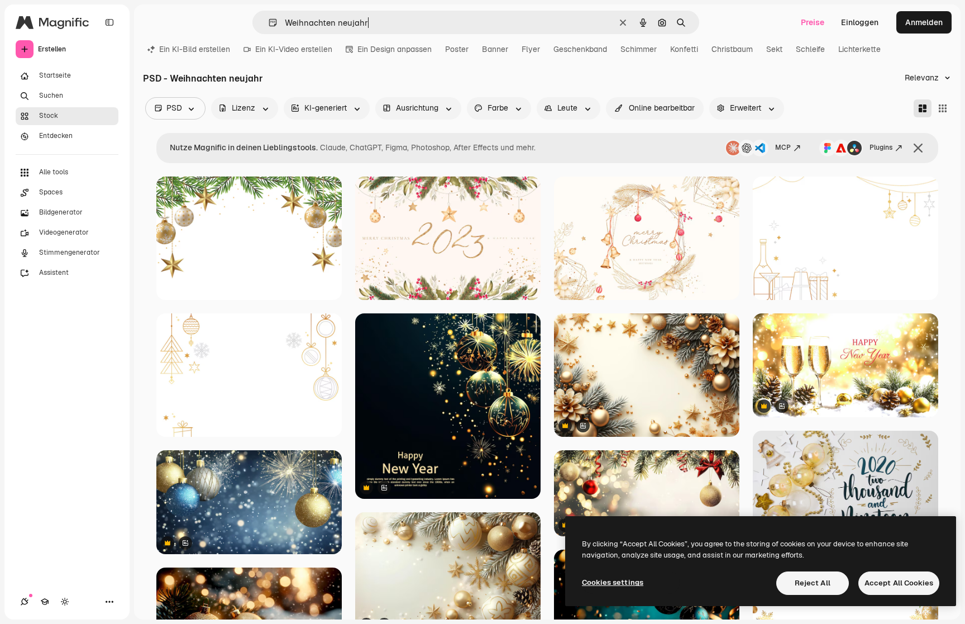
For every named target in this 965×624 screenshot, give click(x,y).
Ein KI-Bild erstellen (194, 49)
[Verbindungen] (25, 602)
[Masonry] (922, 108)
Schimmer (638, 49)
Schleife (810, 49)
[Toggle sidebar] (109, 22)
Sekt (774, 49)
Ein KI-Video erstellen (293, 49)
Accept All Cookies (898, 583)
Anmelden (924, 22)
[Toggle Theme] (65, 602)
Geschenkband (580, 49)
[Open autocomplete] (268, 22)
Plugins (881, 147)
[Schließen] (918, 148)
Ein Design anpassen (394, 49)
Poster (457, 49)
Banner (495, 49)
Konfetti (684, 49)
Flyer (531, 49)
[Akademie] (45, 602)
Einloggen (859, 22)
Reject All (812, 583)
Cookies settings (612, 582)
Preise (812, 22)
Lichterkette (859, 49)
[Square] (943, 108)
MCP (783, 147)
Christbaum (732, 49)
